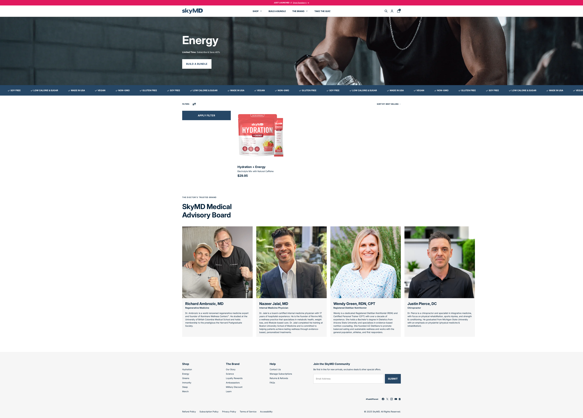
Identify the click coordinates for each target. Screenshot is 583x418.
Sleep (185, 387)
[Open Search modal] (386, 11)
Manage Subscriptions (281, 373)
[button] (260, 145)
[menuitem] (257, 11)
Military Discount (234, 387)
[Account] (392, 11)
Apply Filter (206, 115)
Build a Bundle (197, 63)
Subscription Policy (208, 411)
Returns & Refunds (279, 378)
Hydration (187, 369)
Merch (185, 391)
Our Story (230, 369)
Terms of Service (248, 411)
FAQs (272, 382)
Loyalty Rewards (234, 378)
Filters (185, 104)
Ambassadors (233, 382)
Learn (229, 391)
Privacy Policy (229, 411)
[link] (383, 399)
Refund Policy (189, 411)
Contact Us (275, 369)
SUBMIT (393, 378)
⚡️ (290, 3)
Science (230, 373)
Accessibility (266, 411)
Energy (185, 373)
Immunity (186, 382)
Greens (185, 378)
